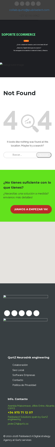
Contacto (17, 380)
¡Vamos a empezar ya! (31, 209)
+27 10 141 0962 (29, 15)
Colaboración (20, 364)
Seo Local (18, 370)
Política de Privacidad (24, 385)
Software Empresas (23, 375)
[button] (27, 251)
